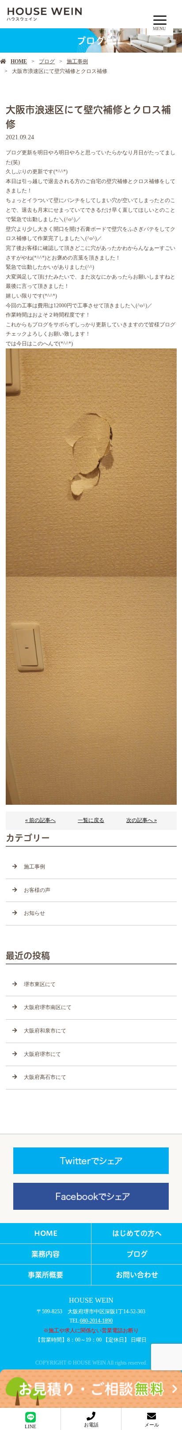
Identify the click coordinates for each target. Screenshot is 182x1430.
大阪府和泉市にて (45, 1031)
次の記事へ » (141, 820)
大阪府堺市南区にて (48, 1007)
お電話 (91, 1424)
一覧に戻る (91, 820)
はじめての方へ (137, 1233)
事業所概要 (45, 1274)
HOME (19, 61)
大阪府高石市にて (45, 1077)
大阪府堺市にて (42, 1054)
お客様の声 (37, 890)
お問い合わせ (137, 1274)
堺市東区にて (40, 984)
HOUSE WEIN (91, 1300)
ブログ (47, 61)
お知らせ (34, 913)
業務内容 (45, 1254)
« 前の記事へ (40, 820)
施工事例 (77, 61)
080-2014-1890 (96, 1321)
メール (151, 1424)
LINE (30, 1426)
